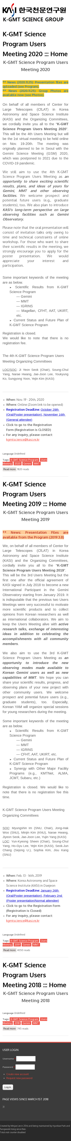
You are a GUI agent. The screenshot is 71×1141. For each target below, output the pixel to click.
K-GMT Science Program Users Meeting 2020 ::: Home (35, 43)
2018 (17, 1023)
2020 (18, 463)
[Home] (34, 21)
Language (8, 453)
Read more (10, 469)
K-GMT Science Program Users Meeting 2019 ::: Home (34, 493)
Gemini (27, 463)
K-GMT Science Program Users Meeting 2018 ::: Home (34, 974)
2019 (17, 944)
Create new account (17, 1074)
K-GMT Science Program (24, 459)
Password (9, 1067)
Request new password (19, 1078)
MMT (37, 463)
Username (9, 1058)
